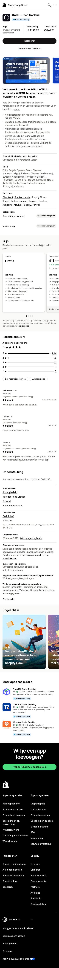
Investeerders (38, 875)
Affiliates (35, 892)
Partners (35, 887)
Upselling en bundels (42, 820)
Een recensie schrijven (15, 379)
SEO (33, 832)
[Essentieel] (28, 316)
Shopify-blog (10, 881)
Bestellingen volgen (13, 216)
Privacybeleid (10, 492)
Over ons (35, 864)
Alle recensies (38, 379)
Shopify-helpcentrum (14, 864)
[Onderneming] (32, 316)
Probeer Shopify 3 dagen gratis (29, 767)
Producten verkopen (14, 815)
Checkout (8, 197)
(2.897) (35, 30)
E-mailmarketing (39, 826)
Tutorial (7, 501)
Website (7, 520)
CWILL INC (49, 30)
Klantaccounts (22, 197)
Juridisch (35, 898)
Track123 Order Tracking (24, 689)
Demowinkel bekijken (29, 48)
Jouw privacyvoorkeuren (16, 958)
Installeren (29, 40)
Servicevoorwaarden (14, 936)
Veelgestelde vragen (14, 496)
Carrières (35, 869)
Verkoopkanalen (11, 803)
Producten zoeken (12, 809)
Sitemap (7, 951)
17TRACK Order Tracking (24, 704)
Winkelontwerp (11, 829)
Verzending (9, 226)
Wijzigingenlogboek (31, 538)
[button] (29, 694)
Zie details (8, 599)
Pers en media (38, 881)
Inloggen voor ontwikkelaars (18, 928)
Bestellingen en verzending (11, 822)
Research (8, 887)
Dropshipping (38, 803)
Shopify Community (13, 875)
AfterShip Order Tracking (24, 722)
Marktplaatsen (38, 809)
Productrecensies (40, 815)
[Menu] (54, 5)
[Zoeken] (49, 5)
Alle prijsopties (22, 326)
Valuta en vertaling (41, 843)
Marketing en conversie (15, 835)
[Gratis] (26, 316)
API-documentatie (12, 505)
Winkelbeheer (10, 841)
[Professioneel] (30, 316)
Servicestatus (38, 904)
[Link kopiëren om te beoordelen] (16, 390)
